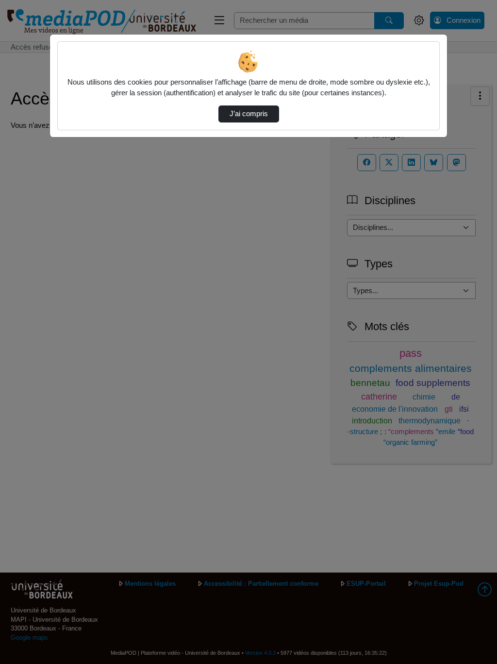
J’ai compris (249, 114)
